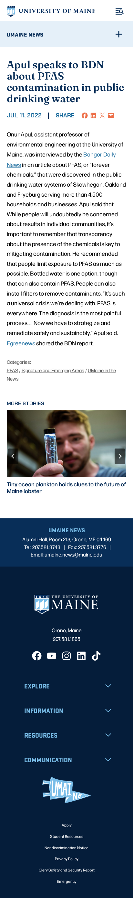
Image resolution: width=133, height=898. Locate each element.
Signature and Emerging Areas (53, 370)
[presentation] (67, 443)
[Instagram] (66, 656)
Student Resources (66, 836)
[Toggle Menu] (119, 11)
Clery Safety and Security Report (67, 869)
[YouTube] (51, 656)
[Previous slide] (13, 456)
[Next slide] (120, 456)
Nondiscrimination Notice (66, 847)
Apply (67, 825)
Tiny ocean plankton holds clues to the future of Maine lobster (66, 487)
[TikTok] (96, 656)
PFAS (12, 370)
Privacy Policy (66, 858)
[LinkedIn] (81, 656)
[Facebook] (37, 656)
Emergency (67, 881)
